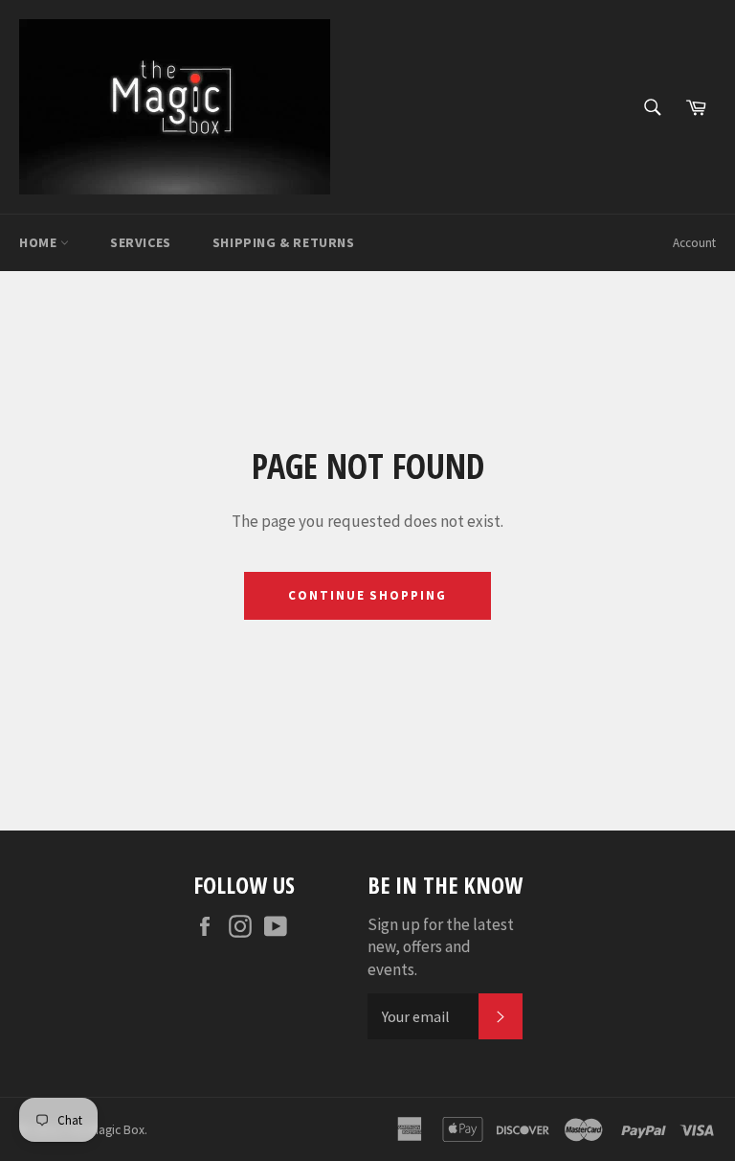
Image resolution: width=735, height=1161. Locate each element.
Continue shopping (367, 595)
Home (39, 242)
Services (140, 242)
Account (694, 243)
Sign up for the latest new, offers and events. (441, 947)
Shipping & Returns (283, 242)
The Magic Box (105, 1130)
